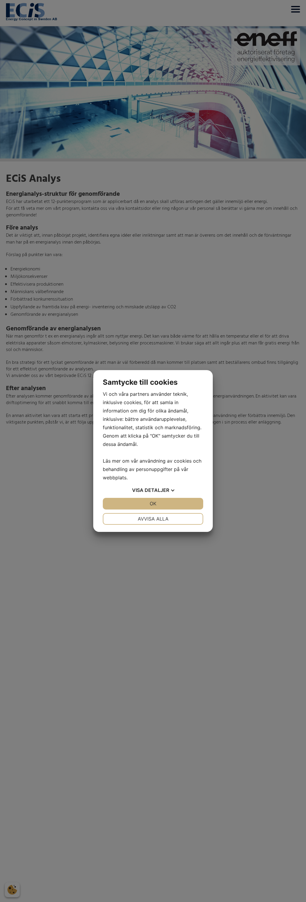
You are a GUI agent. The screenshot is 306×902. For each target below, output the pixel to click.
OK (153, 504)
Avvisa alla (153, 519)
